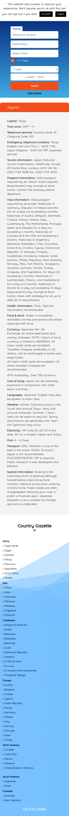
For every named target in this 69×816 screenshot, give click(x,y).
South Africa (11, 573)
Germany (9, 712)
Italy (7, 721)
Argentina (10, 781)
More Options (34, 93)
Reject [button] (61, 14)
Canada (9, 749)
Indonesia (10, 596)
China (7, 587)
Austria (8, 685)
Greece (8, 716)
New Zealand (12, 800)
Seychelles (10, 568)
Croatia (8, 694)
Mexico (8, 758)
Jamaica (9, 656)
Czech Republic (13, 703)
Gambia (9, 554)
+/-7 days (22, 60)
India (7, 592)
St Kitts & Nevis (13, 661)
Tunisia (8, 577)
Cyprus (8, 698)
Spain (7, 735)
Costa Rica (10, 754)
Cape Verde (11, 545)
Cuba (7, 647)
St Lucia (9, 666)
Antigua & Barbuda (15, 624)
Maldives (9, 605)
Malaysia (9, 601)
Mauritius (9, 564)
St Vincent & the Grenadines (20, 670)
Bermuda (9, 643)
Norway (9, 726)
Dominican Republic (15, 652)
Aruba (8, 629)
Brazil (7, 785)
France (8, 707)
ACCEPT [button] (46, 14)
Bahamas (9, 634)
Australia (9, 795)
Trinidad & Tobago (15, 675)
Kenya (8, 559)
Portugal (9, 730)
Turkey (8, 739)
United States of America (18, 767)
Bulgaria (9, 689)
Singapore (10, 610)
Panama (9, 763)
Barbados (10, 638)
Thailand (9, 615)
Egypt (8, 550)
